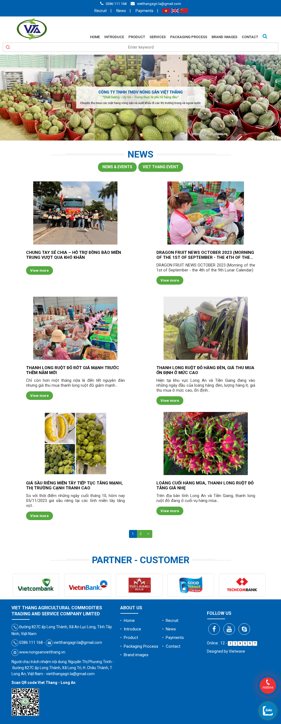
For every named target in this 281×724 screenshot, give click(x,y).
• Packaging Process (139, 646)
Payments (144, 11)
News (121, 11)
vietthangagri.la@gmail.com (159, 4)
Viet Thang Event (161, 167)
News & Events (117, 167)
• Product (129, 637)
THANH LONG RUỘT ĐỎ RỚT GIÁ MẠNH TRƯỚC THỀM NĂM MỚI (72, 370)
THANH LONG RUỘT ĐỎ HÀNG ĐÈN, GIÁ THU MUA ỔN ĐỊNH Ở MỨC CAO (205, 370)
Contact (250, 37)
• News (169, 629)
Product (136, 37)
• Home (127, 620)
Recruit (100, 11)
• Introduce (130, 629)
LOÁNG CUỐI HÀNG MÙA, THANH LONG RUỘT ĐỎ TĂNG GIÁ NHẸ (205, 485)
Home (95, 37)
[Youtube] (229, 629)
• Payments (173, 637)
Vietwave (237, 651)
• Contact (171, 646)
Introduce (114, 37)
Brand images (224, 37)
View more (39, 270)
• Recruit (170, 620)
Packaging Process (188, 37)
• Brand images (134, 654)
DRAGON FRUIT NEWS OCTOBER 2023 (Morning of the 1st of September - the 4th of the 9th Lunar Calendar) (205, 255)
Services (158, 37)
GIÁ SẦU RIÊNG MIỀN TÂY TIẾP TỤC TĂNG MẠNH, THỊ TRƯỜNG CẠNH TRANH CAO (74, 485)
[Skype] (244, 629)
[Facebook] (214, 629)
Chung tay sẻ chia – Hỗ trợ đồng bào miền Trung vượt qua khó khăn (73, 255)
